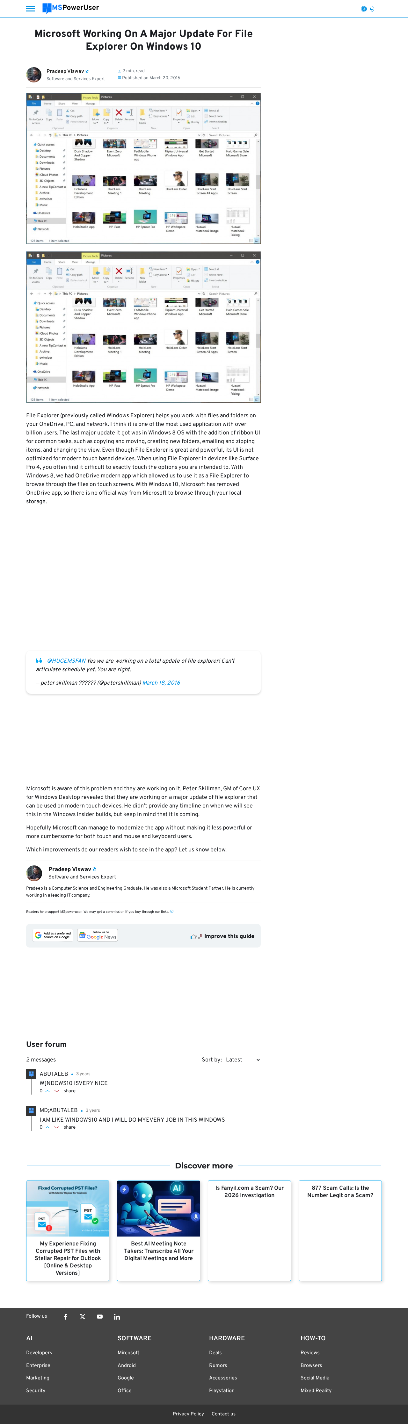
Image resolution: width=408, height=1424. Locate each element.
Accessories (223, 1378)
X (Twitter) (82, 1317)
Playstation (222, 1391)
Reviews (310, 1353)
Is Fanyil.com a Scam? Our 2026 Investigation (249, 1192)
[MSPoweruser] (70, 8)
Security (35, 1391)
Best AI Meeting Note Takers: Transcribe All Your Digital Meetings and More (158, 1251)
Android (127, 1366)
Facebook (65, 1317)
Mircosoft (128, 1353)
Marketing (37, 1378)
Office (125, 1391)
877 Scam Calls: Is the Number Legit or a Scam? (340, 1192)
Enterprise (38, 1366)
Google (126, 1378)
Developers (39, 1353)
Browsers (311, 1366)
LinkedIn (117, 1317)
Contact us (224, 1414)
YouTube (100, 1317)
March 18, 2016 (161, 683)
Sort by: (212, 1060)
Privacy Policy (188, 1414)
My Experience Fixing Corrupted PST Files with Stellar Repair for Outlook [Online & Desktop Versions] (68, 1258)
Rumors (218, 1366)
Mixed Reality (316, 1391)
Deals (215, 1353)
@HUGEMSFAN (66, 661)
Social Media (315, 1378)
